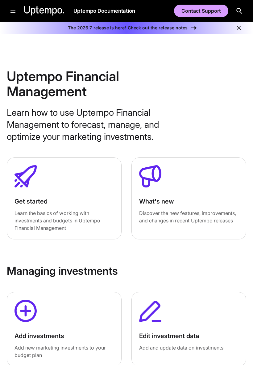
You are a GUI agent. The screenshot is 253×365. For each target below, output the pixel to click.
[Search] (239, 11)
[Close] (239, 28)
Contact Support (201, 11)
